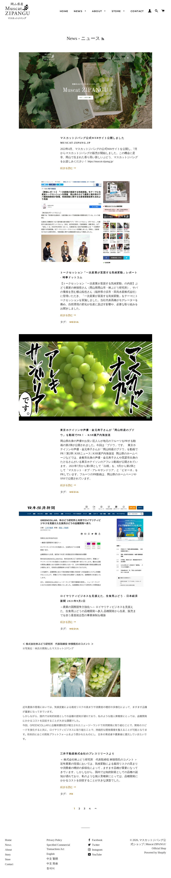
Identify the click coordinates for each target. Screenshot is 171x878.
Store (117, 11)
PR (71, 794)
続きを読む (66, 168)
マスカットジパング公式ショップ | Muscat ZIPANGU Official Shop (148, 844)
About (97, 11)
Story (8, 854)
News (78, 11)
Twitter (95, 844)
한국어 (51, 868)
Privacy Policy (54, 840)
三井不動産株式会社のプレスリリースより (87, 753)
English (51, 853)
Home (64, 11)
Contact (137, 11)
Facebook (96, 840)
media (74, 322)
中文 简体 (52, 863)
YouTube (97, 854)
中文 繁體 (52, 858)
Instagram (96, 849)
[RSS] (102, 39)
